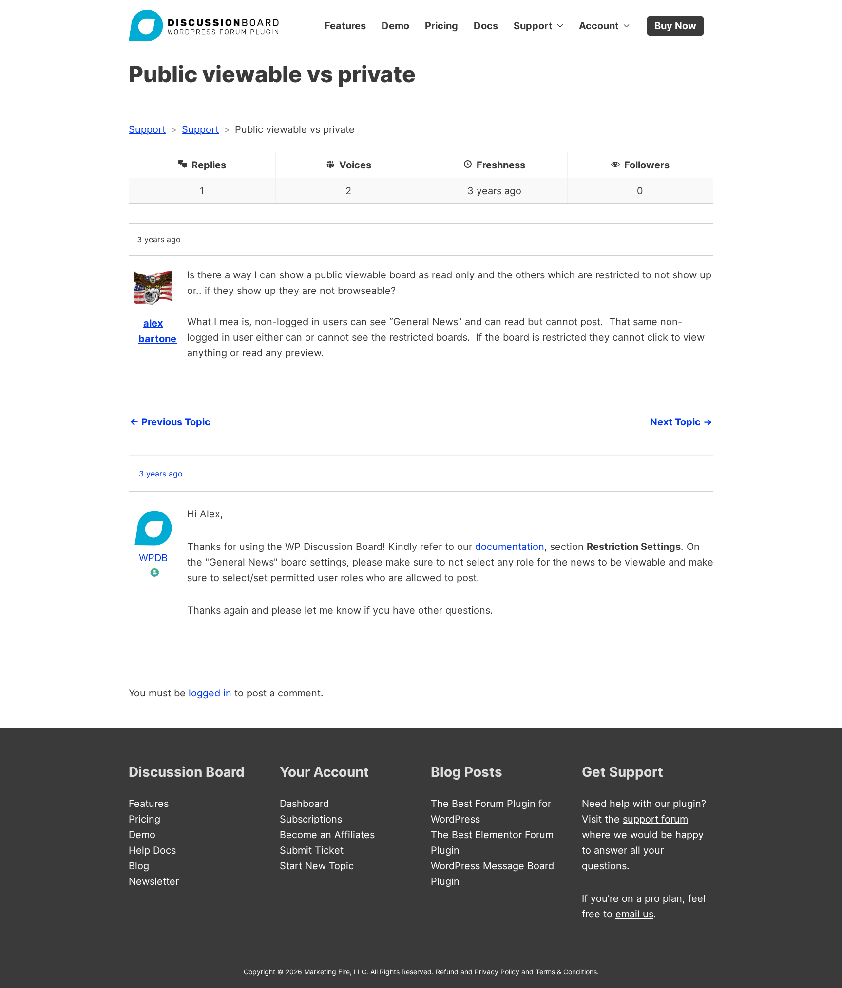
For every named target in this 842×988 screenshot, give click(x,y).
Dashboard (304, 803)
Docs (486, 26)
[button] (675, 26)
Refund (447, 972)
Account (599, 26)
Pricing (441, 26)
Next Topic (681, 422)
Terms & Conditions (566, 972)
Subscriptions (311, 819)
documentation (509, 546)
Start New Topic (317, 866)
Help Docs (152, 850)
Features (345, 26)
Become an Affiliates (327, 835)
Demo (395, 26)
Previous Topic (170, 422)
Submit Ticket (312, 850)
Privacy (486, 972)
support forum (655, 819)
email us (634, 914)
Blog (139, 866)
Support (533, 26)
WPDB (153, 558)
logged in (210, 693)
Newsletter (154, 881)
